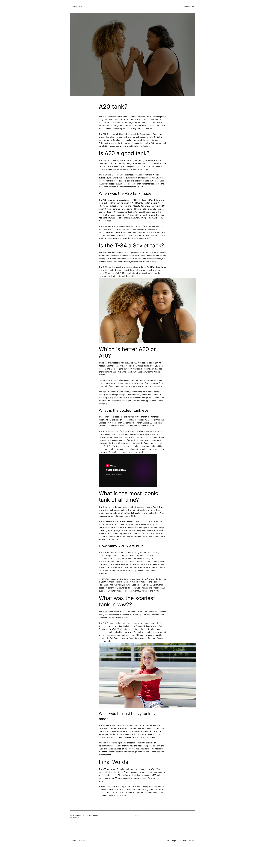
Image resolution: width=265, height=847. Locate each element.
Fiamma (95, 815)
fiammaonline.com (78, 6)
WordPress (190, 840)
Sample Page (189, 6)
